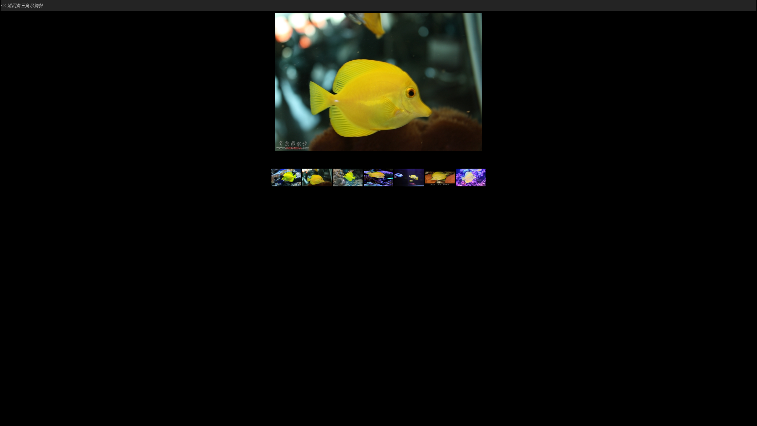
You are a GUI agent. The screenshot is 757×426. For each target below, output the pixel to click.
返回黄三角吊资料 (25, 5)
